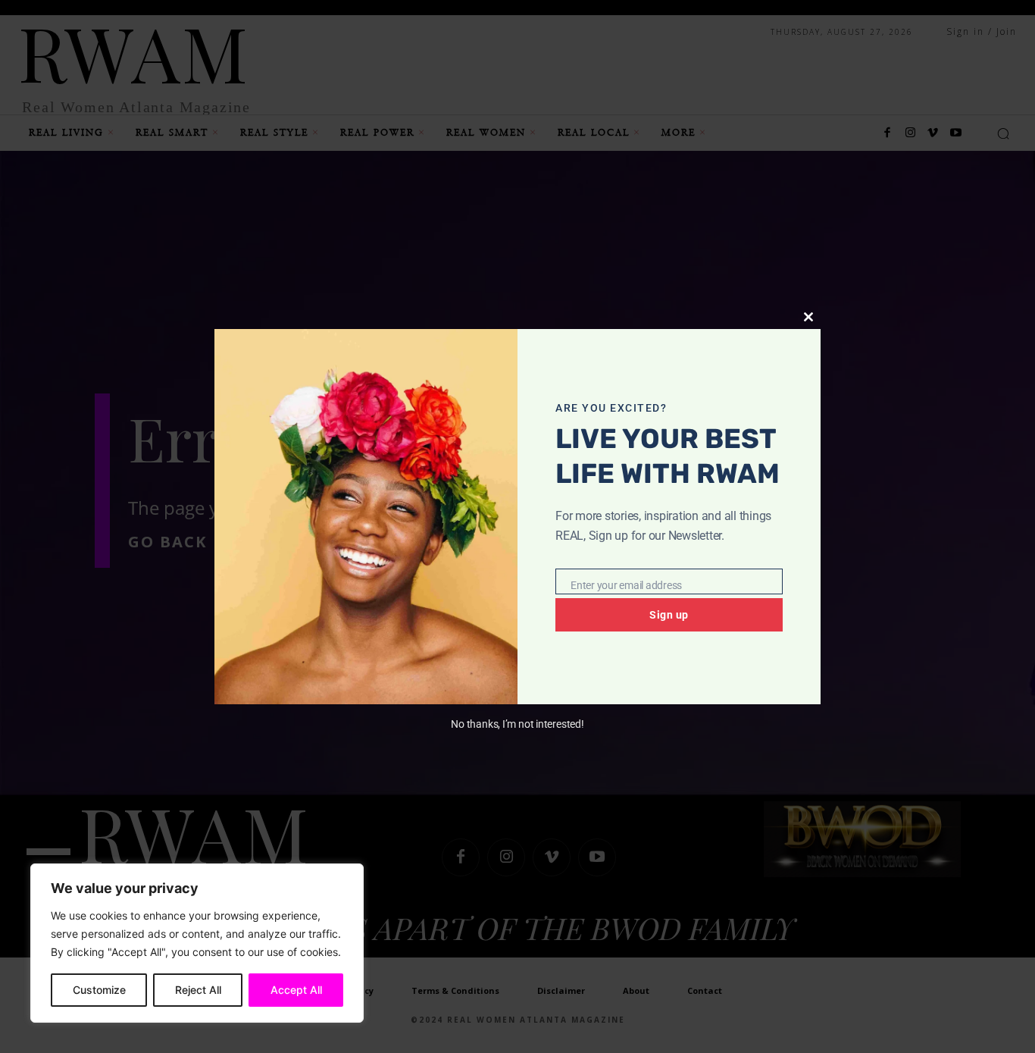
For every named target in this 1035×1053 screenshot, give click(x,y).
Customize (99, 989)
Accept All (296, 989)
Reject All (198, 989)
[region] (197, 943)
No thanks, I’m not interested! (517, 724)
